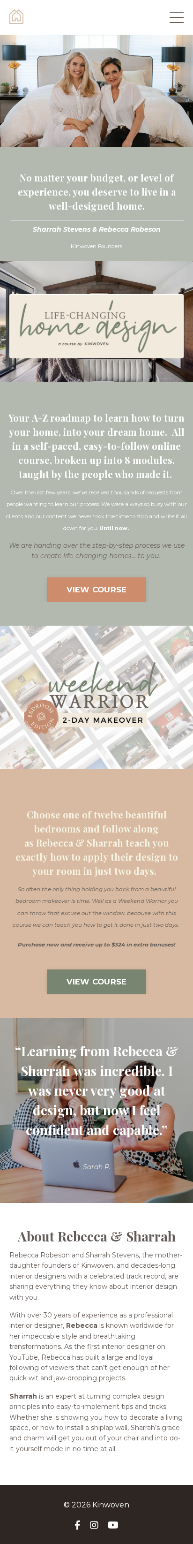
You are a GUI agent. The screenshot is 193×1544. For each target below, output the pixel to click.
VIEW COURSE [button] (97, 589)
